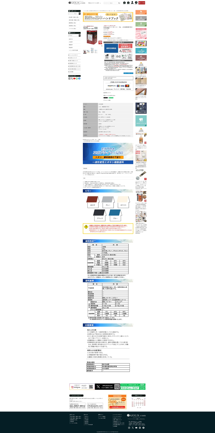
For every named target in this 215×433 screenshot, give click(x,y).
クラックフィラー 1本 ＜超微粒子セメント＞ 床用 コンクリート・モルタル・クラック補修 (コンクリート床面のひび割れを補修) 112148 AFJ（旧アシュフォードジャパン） (141, 185)
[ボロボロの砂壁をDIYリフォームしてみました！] (141, 84)
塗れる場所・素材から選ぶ (75, 416)
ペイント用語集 (102, 416)
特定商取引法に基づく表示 (75, 66)
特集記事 (70, 47)
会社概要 (71, 71)
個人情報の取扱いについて (119, 424)
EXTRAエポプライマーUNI (97, 10)
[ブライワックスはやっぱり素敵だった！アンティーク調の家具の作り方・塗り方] (141, 94)
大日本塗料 (91, 10)
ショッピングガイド (74, 55)
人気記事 (70, 41)
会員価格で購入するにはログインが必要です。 (112, 38)
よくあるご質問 (102, 418)
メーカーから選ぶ (86, 10)
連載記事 (70, 44)
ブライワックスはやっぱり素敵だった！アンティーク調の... (140, 98)
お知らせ (86, 416)
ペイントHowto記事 (89, 424)
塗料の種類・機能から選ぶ (75, 418)
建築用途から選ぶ (73, 419)
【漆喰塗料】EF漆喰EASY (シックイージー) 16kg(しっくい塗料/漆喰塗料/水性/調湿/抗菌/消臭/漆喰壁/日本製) (140, 165)
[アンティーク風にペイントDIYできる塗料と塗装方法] (141, 73)
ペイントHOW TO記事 (73, 50)
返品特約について (73, 63)
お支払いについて (73, 57)
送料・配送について (74, 60)
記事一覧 (70, 39)
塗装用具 (72, 421)
